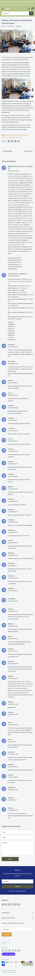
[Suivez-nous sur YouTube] (12, 904)
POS (3, 972)
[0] (32, 9)
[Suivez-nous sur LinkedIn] (19, 904)
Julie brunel (18, 137)
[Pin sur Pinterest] (12, 141)
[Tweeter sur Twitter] (15, 141)
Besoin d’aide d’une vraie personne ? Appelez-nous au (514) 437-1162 (17, 4)
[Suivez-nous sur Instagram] (6, 904)
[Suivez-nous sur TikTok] (16, 904)
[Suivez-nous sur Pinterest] (9, 904)
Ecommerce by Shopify (11, 972)
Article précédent (7, 151)
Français (4, 942)
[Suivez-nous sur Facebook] (3, 904)
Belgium (3, 26)
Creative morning (6, 137)
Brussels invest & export (15, 135)
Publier (10, 859)
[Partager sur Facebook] (9, 141)
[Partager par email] (18, 141)
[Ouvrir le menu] (2, 9)
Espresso (13, 137)
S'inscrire (17, 886)
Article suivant (28, 151)
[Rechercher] (31, 13)
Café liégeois (25, 135)
